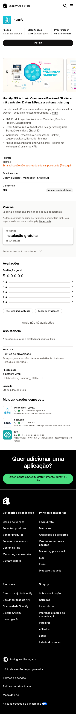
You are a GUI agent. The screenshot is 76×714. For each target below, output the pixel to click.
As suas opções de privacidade (22, 703)
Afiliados (44, 629)
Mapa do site (11, 694)
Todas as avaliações (48, 311)
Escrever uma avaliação (18, 311)
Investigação (11, 619)
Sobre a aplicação (50, 593)
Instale (38, 42)
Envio (42, 564)
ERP (5, 190)
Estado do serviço (50, 642)
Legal (42, 635)
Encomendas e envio (15, 541)
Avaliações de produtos (53, 534)
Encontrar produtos (14, 528)
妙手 (16, 431)
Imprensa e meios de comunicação (52, 614)
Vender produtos (13, 534)
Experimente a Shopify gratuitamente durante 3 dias (38, 478)
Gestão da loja (12, 560)
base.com (19, 419)
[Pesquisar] (65, 5)
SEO (41, 557)
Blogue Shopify (12, 612)
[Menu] (71, 5)
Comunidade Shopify (15, 606)
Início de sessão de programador (23, 669)
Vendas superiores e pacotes (51, 543)
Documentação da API (16, 599)
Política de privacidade (17, 353)
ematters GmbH (62, 33)
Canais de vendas (13, 521)
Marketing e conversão (17, 554)
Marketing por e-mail (52, 551)
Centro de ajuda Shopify (17, 593)
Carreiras (44, 599)
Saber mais (45, 221)
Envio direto (46, 521)
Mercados (45, 528)
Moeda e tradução (50, 570)
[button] (38, 410)
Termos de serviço (14, 677)
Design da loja (11, 547)
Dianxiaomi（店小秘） (25, 407)
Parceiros (45, 622)
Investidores (46, 606)
